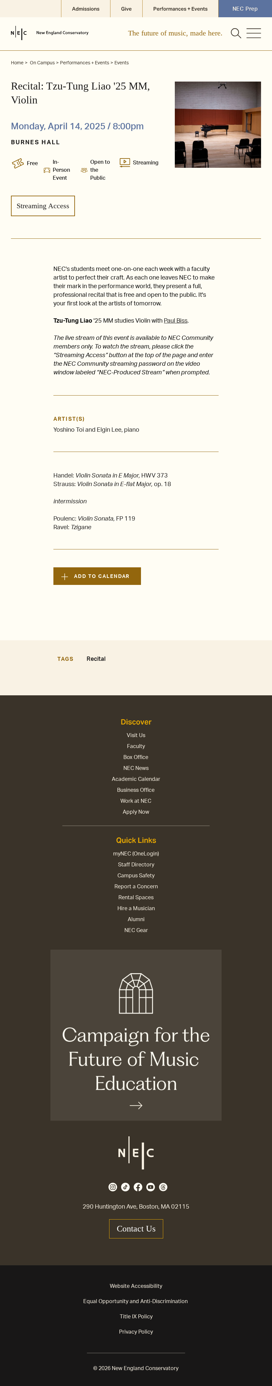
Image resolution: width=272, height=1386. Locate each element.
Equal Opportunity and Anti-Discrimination (135, 1301)
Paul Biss (175, 321)
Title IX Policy (136, 1316)
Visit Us (136, 735)
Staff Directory (136, 864)
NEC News (136, 768)
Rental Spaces (136, 897)
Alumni (136, 919)
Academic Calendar (136, 779)
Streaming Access (43, 206)
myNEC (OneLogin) (136, 853)
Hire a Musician (136, 908)
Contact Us (136, 1228)
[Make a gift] (136, 1035)
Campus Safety (136, 875)
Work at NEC (135, 801)
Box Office (135, 757)
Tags (65, 659)
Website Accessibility (136, 1286)
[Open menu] (253, 33)
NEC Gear (136, 930)
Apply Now (136, 812)
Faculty (136, 746)
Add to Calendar (102, 576)
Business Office (136, 790)
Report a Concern (136, 886)
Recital (96, 659)
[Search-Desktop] (236, 34)
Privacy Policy (136, 1332)
